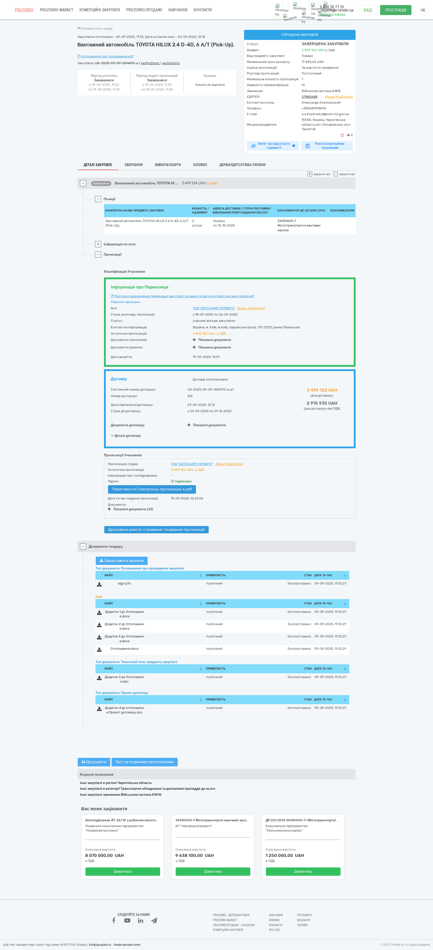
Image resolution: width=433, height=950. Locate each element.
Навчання (177, 10)
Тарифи (302, 925)
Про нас (274, 930)
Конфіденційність (100, 944)
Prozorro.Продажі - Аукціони (233, 925)
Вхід (368, 10)
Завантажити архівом (123, 560)
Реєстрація (395, 10)
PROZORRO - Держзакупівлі (231, 915)
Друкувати (95, 762)
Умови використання (127, 944)
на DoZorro (171, 63)
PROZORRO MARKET (56, 10)
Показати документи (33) (133, 509)
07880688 (309, 97)
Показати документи (214, 340)
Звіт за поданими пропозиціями (145, 762)
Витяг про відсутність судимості (274, 146)
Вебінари (303, 920)
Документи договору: (128, 425)
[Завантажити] (99, 585)
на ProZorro (150, 63)
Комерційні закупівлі (99, 10)
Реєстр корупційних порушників (330, 146)
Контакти (203, 10)
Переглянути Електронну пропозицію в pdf (152, 489)
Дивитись (123, 871)
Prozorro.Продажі (144, 10)
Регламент (304, 915)
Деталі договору (127, 435)
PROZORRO (24, 10)
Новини (274, 920)
